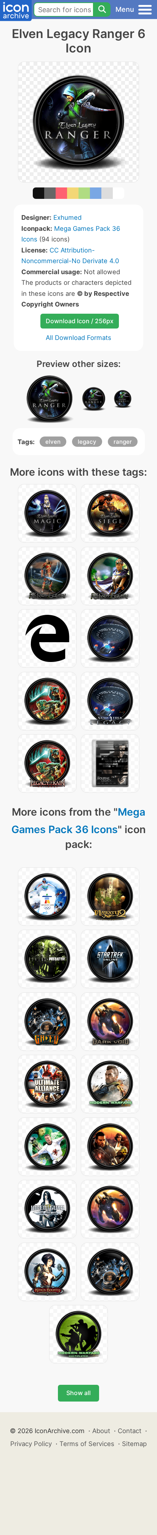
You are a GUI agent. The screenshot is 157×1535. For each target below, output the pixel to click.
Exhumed (67, 217)
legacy (87, 441)
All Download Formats (78, 337)
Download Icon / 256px (80, 321)
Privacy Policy (31, 1444)
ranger (123, 441)
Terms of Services (86, 1444)
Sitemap (134, 1444)
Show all (78, 1393)
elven (53, 441)
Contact (129, 1431)
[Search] (102, 9)
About (101, 1431)
